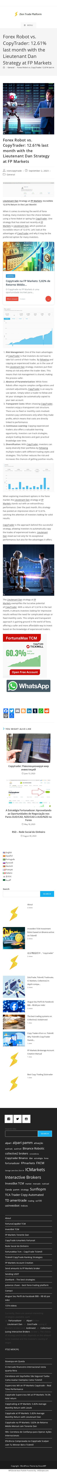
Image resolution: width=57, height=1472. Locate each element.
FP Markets (36, 201)
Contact (9, 1290)
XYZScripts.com (43, 1470)
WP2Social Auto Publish (17, 1470)
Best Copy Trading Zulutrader (40, 1074)
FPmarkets (28, 1163)
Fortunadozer (15, 1320)
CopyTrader (41, 218)
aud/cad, (9, 1148)
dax (31, 1158)
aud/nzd (17, 1148)
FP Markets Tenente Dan (17, 1234)
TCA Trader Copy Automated (24, 1195)
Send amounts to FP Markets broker (22, 1268)
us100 (39, 1200)
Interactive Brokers (23, 1177)
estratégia (38, 1158)
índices (24, 1205)
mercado (37, 1183)
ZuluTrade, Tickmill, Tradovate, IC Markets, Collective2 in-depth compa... (40, 981)
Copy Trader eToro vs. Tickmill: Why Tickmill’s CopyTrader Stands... (40, 1036)
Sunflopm (38, 1189)
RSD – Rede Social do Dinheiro (28, 832)
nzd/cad (45, 1183)
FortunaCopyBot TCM (15, 1223)
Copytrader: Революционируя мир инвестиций (28, 768)
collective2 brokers (16, 1153)
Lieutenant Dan (10, 201)
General (11, 174)
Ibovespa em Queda (15, 1361)
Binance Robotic (33, 1148)
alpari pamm (23, 1142)
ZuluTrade (32, 1324)
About (30, 904)
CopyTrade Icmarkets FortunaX (20, 1240)
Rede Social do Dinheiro (16, 1246)
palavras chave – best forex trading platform (27, 1285)
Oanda (8, 1189)
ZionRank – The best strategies (20, 1279)
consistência (34, 1154)
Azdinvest (31, 1328)
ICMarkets (35, 1169)
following (44, 359)
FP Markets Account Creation (19, 1262)
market (28, 1183)
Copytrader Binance (16, 1158)
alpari (8, 1143)
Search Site (10, 1128)
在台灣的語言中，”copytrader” (40, 953)
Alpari (29, 1320)
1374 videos (11, 1305)
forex (46, 1158)
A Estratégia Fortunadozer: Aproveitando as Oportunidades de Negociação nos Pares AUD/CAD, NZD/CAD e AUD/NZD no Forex (28, 815)
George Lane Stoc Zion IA (14, 1171)
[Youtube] (27, 1119)
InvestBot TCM (14, 1183)
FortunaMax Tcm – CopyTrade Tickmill (23, 1251)
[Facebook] (9, 1119)
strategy (25, 1189)
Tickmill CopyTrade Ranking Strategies (24, 1257)
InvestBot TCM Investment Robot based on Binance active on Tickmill (40, 932)
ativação (38, 1143)
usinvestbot (12, 1205)
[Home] (4, 67)
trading (31, 1201)
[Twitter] (18, 1119)
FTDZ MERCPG (12, 1349)
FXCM (40, 1163)
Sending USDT (12, 1274)
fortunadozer (12, 1163)
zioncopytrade (14, 170)
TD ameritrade (16, 1200)
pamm (16, 1189)
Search (6, 889)
